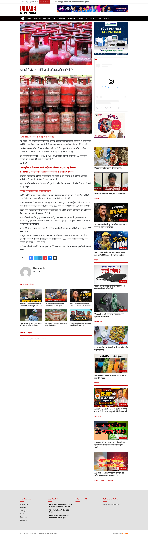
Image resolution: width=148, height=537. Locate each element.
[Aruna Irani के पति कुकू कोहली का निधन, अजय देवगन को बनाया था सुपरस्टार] (81, 295)
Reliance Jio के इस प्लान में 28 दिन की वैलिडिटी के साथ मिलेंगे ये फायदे (46, 172)
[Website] (34, 271)
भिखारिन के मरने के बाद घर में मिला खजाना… (108, 168)
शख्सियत (106, 18)
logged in (31, 339)
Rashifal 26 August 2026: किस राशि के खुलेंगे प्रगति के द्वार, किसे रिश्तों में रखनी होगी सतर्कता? (109, 444)
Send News (23, 517)
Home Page (24, 504)
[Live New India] (37, 10)
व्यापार (99, 18)
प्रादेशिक (46, 18)
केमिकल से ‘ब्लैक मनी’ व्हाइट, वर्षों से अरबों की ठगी (110, 194)
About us (23, 507)
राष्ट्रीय (29, 18)
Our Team (23, 514)
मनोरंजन (61, 18)
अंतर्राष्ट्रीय (37, 18)
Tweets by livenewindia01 (111, 504)
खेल (54, 18)
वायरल (81, 18)
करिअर (92, 18)
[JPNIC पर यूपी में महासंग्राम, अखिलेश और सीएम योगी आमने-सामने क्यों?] (81, 315)
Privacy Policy (24, 511)
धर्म (86, 18)
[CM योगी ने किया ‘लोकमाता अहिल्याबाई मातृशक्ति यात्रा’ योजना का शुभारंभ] (56, 295)
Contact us (23, 520)
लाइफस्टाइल (71, 18)
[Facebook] (37, 271)
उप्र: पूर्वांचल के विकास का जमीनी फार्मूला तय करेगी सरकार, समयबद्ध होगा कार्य (48, 167)
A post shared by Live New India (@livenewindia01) (112, 108)
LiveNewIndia (39, 268)
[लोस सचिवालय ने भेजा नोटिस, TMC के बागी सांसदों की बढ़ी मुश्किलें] (56, 315)
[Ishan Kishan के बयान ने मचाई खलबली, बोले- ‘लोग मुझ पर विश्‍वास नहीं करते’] (31, 315)
